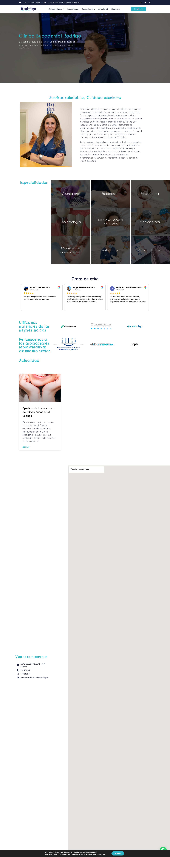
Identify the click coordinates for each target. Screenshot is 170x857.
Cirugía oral (71, 193)
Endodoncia (110, 193)
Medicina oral (150, 222)
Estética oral (150, 193)
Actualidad (103, 9)
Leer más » (26, 447)
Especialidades (55, 9)
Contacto (115, 9)
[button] (56, 9)
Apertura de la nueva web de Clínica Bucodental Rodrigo (38, 412)
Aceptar (118, 853)
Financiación (72, 9)
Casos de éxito (88, 9)
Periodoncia (110, 250)
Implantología (71, 222)
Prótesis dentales (150, 250)
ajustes (102, 854)
